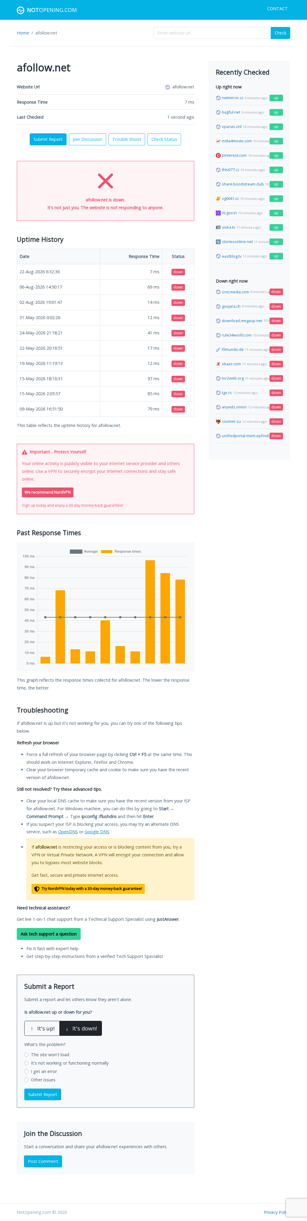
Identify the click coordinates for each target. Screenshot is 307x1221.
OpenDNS (68, 831)
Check (280, 33)
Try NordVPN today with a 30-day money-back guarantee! (91, 888)
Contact (277, 8)
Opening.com (52, 9)
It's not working (70, 1063)
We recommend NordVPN (48, 492)
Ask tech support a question (49, 934)
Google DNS (97, 831)
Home (23, 33)
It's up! (43, 1028)
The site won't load (50, 1054)
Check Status (164, 139)
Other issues (43, 1080)
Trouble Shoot (126, 139)
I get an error (44, 1071)
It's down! (81, 1028)
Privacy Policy (277, 1212)
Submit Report (48, 139)
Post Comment (43, 1161)
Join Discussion (87, 139)
